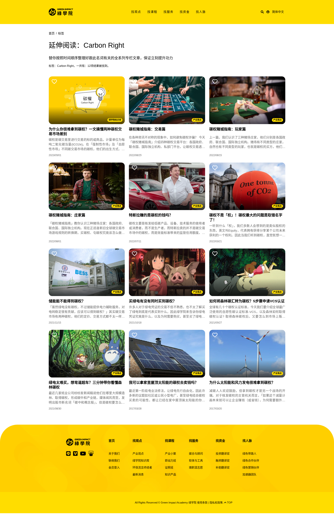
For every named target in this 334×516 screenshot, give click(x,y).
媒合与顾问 (196, 453)
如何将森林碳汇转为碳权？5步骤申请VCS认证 (247, 301)
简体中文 (278, 12)
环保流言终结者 (142, 467)
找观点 (136, 12)
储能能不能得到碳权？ (67, 301)
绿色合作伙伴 (250, 460)
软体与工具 (196, 460)
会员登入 (114, 467)
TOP (229, 502)
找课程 (152, 12)
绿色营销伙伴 (250, 467)
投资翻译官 (223, 453)
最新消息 (138, 474)
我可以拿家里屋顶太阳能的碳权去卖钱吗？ (163, 382)
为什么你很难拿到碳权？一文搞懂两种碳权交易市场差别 (85, 131)
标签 (61, 33)
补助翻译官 (223, 467)
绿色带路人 (249, 453)
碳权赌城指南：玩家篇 (227, 129)
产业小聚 (170, 453)
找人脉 (201, 12)
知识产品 (170, 474)
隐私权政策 (216, 502)
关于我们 (114, 453)
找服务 (168, 12)
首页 (52, 33)
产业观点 (197, 120)
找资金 (185, 12)
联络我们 (114, 460)
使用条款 (202, 502)
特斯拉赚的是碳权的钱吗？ (151, 215)
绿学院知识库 (115, 120)
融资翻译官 (223, 460)
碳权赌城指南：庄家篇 (67, 215)
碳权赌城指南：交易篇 (147, 129)
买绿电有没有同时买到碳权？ (152, 301)
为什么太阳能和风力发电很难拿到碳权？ (242, 382)
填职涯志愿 (196, 467)
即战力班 (170, 460)
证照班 (169, 467)
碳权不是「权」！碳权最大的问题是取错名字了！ (245, 217)
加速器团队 (249, 474)
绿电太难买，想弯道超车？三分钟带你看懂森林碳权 (85, 384)
